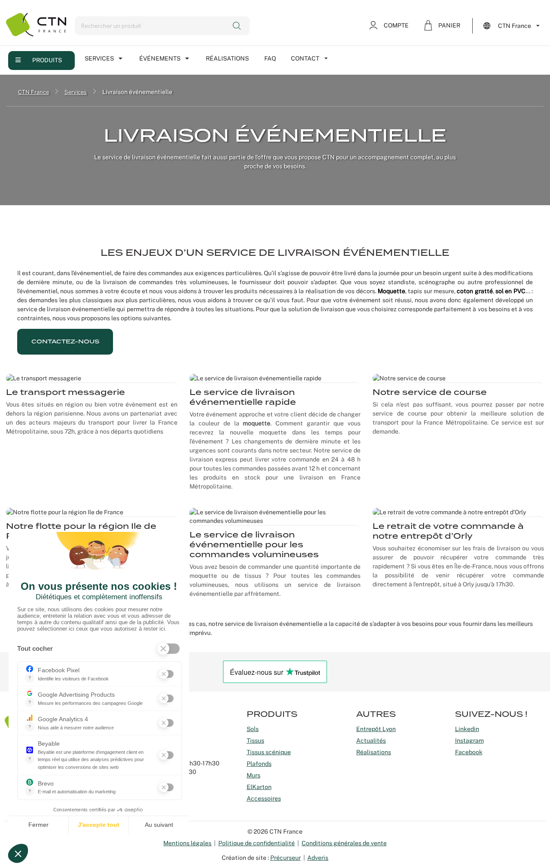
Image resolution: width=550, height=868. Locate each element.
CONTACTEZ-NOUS (65, 341)
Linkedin (467, 728)
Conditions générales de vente (344, 843)
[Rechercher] (237, 25)
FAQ (270, 58)
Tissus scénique (269, 752)
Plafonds (259, 763)
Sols (253, 728)
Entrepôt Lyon (376, 728)
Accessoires (264, 798)
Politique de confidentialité (256, 843)
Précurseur (285, 857)
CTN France (33, 91)
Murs (253, 775)
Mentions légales (187, 843)
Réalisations (227, 58)
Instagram (469, 740)
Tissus (255, 740)
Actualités (371, 740)
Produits (47, 60)
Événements (159, 58)
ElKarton (259, 786)
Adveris (317, 857)
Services (99, 58)
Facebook (469, 752)
